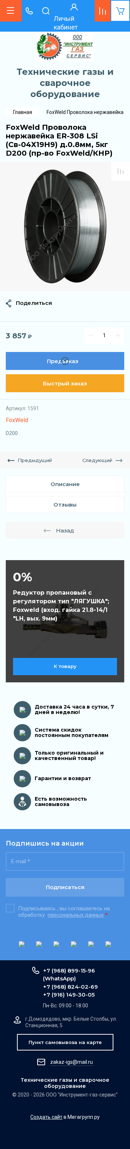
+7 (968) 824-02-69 (70, 986)
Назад (65, 530)
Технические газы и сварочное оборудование (65, 83)
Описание (65, 484)
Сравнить (120, 171)
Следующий (97, 460)
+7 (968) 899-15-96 (69, 970)
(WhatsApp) (59, 978)
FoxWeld (17, 420)
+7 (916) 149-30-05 (69, 994)
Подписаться (65, 887)
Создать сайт (46, 1117)
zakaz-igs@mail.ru (71, 1062)
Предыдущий (35, 460)
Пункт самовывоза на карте (65, 1042)
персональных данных (76, 915)
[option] (65, 226)
